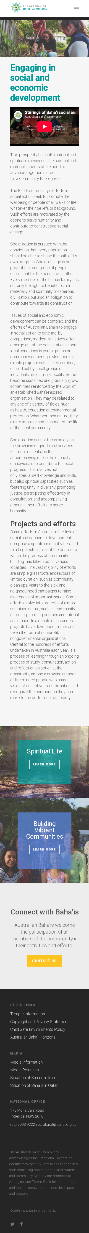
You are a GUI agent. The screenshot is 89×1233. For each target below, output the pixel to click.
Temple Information (27, 1013)
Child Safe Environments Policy (37, 1029)
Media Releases (24, 1069)
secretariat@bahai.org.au (56, 1124)
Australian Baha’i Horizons (32, 1037)
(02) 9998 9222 (22, 1124)
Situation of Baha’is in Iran (32, 1077)
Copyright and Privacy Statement (39, 1021)
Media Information (26, 1062)
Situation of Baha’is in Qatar (34, 1085)
